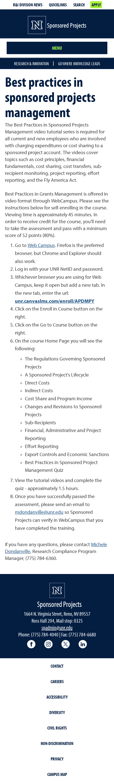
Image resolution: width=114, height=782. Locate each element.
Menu (57, 48)
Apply (96, 4)
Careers (57, 681)
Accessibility (57, 697)
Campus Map (57, 774)
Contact (57, 666)
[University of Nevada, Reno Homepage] (57, 590)
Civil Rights (57, 728)
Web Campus (41, 245)
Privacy (57, 759)
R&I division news (27, 4)
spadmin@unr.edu (57, 627)
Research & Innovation (31, 63)
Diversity (57, 712)
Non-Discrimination (57, 743)
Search (79, 4)
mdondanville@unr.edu (39, 512)
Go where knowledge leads (79, 63)
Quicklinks (58, 4)
